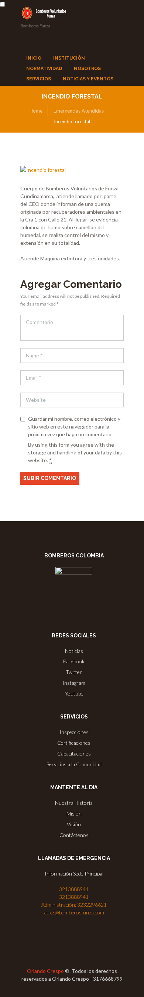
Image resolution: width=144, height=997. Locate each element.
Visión (74, 824)
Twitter (74, 672)
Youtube (74, 693)
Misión (74, 813)
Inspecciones (74, 732)
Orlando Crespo (45, 971)
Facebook (74, 661)
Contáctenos (74, 835)
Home (36, 111)
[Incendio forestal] (72, 170)
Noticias (74, 651)
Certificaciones (73, 743)
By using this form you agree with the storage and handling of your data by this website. (75, 452)
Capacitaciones (74, 753)
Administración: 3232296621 (74, 904)
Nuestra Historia (74, 803)
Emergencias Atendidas (79, 111)
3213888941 (74, 889)
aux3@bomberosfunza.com (74, 912)
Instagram (73, 683)
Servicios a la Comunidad (74, 764)
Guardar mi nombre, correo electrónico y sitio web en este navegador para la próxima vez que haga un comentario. (74, 426)
